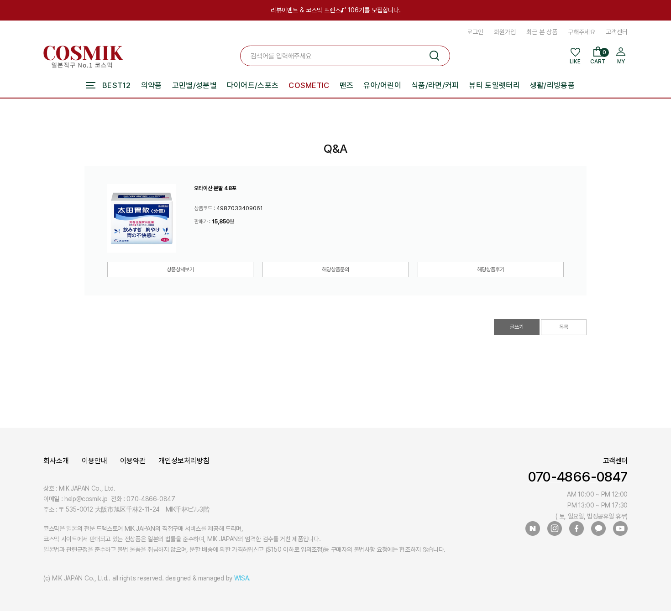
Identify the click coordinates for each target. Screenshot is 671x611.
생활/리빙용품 (552, 85)
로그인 (475, 32)
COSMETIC (308, 85)
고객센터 (617, 32)
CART (598, 57)
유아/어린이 (382, 85)
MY (621, 61)
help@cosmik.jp (86, 498)
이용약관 (133, 460)
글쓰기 (517, 327)
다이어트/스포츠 (252, 85)
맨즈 (347, 85)
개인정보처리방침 (184, 460)
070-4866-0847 (578, 476)
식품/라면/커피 (435, 85)
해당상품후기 (490, 269)
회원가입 (505, 32)
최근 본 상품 (541, 32)
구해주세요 (581, 32)
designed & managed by (208, 578)
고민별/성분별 (194, 85)
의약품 (151, 85)
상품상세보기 (180, 269)
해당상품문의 (335, 269)
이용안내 (94, 460)
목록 (563, 327)
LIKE (575, 61)
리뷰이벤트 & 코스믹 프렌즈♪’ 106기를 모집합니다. (336, 10)
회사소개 (56, 460)
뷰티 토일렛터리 (494, 85)
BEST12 (116, 85)
